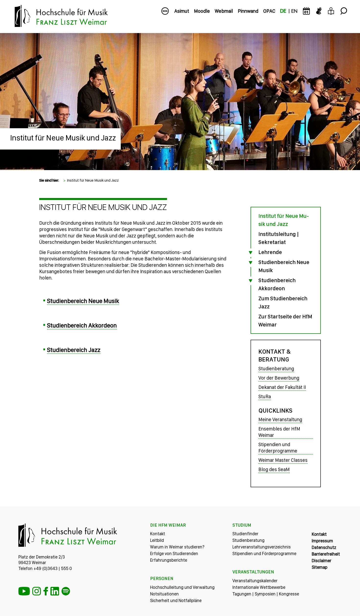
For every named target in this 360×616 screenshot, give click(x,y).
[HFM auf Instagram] (36, 591)
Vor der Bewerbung (278, 378)
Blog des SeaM (274, 469)
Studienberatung (276, 369)
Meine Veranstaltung (280, 419)
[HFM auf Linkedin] (54, 591)
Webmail (224, 11)
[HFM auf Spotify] (65, 591)
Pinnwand (248, 11)
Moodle (202, 11)
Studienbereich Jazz (73, 349)
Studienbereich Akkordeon (82, 325)
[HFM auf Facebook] (45, 591)
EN (294, 11)
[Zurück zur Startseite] (180, 37)
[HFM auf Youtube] (24, 591)
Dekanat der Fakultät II (282, 387)
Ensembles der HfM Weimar (279, 432)
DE (283, 11)
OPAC (269, 11)
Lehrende (270, 252)
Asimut (181, 11)
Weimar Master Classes (283, 460)
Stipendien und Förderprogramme (277, 448)
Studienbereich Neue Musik (83, 300)
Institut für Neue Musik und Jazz (63, 137)
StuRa (264, 396)
